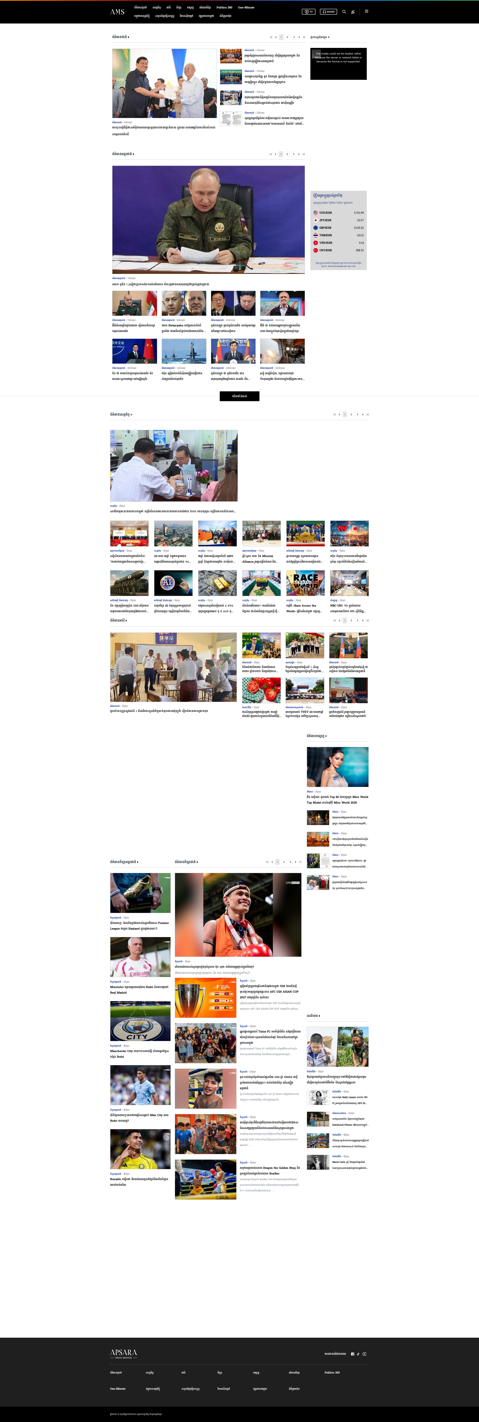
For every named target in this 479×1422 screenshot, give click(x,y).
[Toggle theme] (353, 12)
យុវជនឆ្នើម (290, 662)
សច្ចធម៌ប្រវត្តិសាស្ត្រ (164, 16)
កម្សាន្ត (190, 7)
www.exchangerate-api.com (342, 266)
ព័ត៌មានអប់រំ (117, 620)
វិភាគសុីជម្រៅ (186, 16)
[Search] (344, 12)
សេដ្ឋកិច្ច (157, 7)
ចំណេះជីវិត (246, 707)
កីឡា (178, 7)
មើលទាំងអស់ (239, 396)
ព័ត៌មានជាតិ (119, 37)
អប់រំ (169, 7)
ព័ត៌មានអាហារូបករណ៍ (294, 707)
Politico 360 (224, 7)
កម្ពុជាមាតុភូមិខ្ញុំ (142, 16)
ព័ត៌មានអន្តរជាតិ (122, 154)
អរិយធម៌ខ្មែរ (205, 7)
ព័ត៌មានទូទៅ (140, 7)
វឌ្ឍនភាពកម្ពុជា (206, 16)
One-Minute (246, 7)
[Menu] (366, 12)
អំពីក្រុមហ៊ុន (225, 16)
